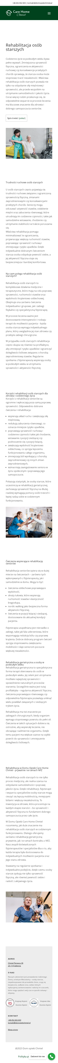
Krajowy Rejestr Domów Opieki (21, 1003)
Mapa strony (13, 1029)
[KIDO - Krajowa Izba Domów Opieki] (34, 1004)
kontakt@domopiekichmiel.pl (39, 3)
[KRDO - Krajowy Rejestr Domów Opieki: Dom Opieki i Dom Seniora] (10, 1003)
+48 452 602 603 (19, 3)
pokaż (22, 118)
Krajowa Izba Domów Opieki (45, 1003)
